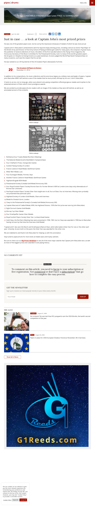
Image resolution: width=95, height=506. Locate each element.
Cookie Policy (7, 500)
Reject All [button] (15, 500)
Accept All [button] (23, 500)
